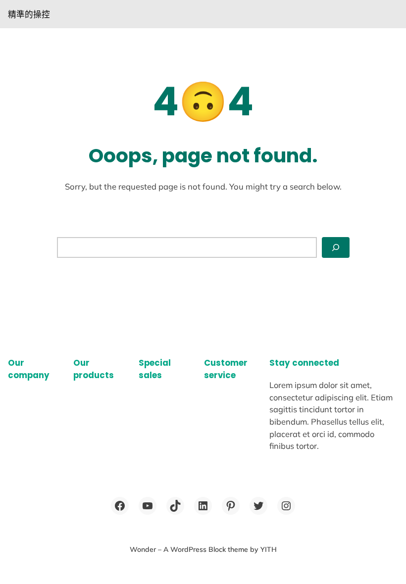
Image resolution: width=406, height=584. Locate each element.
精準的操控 (29, 14)
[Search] (336, 247)
